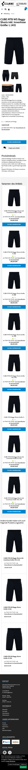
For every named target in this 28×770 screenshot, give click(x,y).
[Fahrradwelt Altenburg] (14, 4)
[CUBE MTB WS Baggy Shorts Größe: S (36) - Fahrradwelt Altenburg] (14, 239)
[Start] (1, 13)
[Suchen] (5, 9)
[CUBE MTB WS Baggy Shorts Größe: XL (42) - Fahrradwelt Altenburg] (14, 321)
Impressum (4, 724)
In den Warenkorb (14, 142)
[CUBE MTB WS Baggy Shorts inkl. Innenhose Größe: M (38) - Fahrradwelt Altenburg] (14, 197)
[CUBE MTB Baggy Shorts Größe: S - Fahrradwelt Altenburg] (14, 404)
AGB (3, 728)
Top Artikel (4, 711)
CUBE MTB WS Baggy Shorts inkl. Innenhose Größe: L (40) (13, 22)
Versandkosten (5, 713)
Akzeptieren (23, 767)
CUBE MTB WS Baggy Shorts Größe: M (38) (14, 294)
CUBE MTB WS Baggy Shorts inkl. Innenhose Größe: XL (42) (14, 457)
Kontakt (4, 723)
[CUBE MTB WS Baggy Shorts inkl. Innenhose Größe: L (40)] (14, 50)
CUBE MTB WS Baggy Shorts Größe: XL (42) (14, 335)
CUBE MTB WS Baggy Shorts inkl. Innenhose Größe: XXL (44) (14, 499)
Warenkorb (4, 709)
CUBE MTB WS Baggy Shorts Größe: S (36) (14, 253)
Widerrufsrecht (5, 715)
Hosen (12, 13)
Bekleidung (7, 13)
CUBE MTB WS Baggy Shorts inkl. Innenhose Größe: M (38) (14, 211)
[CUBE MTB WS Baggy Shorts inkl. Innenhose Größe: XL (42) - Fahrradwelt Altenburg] (14, 443)
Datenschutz (5, 726)
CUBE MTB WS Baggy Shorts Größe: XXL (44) (14, 376)
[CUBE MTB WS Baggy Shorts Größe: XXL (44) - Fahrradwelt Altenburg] (14, 362)
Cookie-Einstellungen (14, 764)
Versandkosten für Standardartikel (13, 565)
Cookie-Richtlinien (10, 761)
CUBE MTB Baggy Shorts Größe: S (14, 417)
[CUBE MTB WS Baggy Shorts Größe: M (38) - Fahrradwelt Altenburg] (14, 280)
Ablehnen (23, 764)
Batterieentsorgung (6, 730)
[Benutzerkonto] (8, 9)
